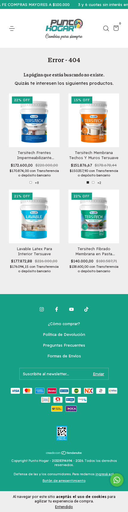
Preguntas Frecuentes (64, 345)
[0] (115, 29)
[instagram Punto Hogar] (41, 309)
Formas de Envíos (64, 355)
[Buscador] (106, 28)
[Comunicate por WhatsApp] (117, 480)
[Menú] (13, 28)
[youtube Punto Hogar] (71, 309)
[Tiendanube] (64, 453)
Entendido (64, 507)
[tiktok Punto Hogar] (86, 309)
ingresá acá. (105, 474)
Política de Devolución (64, 334)
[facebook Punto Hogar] (56, 309)
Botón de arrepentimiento (64, 481)
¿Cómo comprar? (64, 323)
